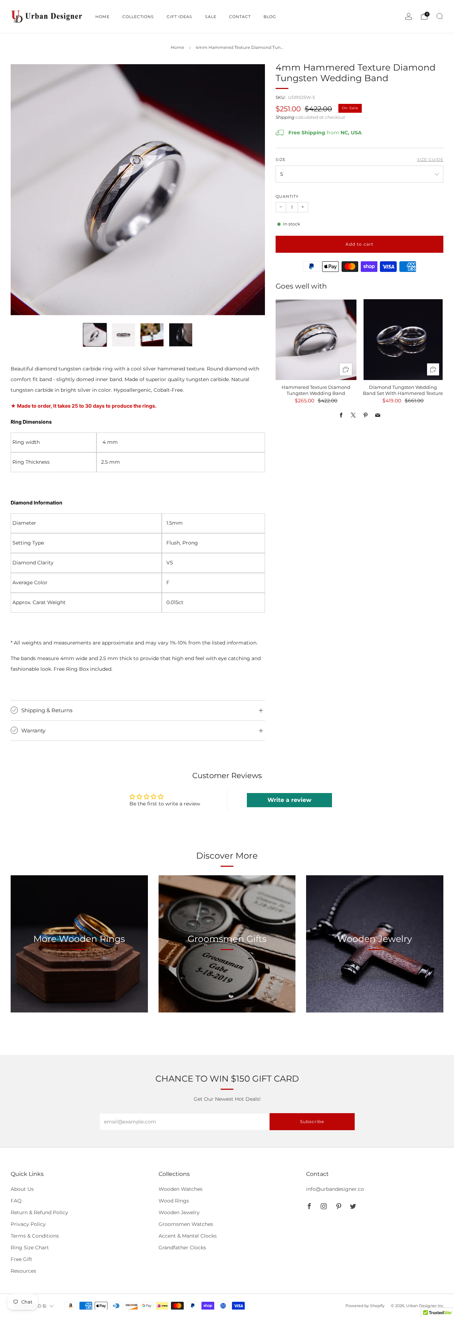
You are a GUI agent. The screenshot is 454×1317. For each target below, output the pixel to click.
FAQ (16, 1201)
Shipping (285, 117)
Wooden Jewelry (179, 1212)
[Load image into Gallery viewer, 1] (95, 335)
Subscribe (312, 1121)
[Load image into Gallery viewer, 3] (152, 335)
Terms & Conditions (35, 1236)
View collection (79, 971)
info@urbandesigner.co (335, 1189)
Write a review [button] (289, 800)
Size (281, 159)
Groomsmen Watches (186, 1224)
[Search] (439, 16)
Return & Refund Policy (39, 1212)
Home (177, 47)
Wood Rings (174, 1201)
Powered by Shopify (364, 1305)
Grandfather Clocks (182, 1247)
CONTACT (240, 16)
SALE (210, 16)
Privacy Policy (28, 1224)
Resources (23, 1271)
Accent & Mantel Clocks (188, 1236)
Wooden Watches (181, 1189)
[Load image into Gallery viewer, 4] (181, 335)
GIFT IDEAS (179, 16)
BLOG (270, 16)
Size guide (430, 159)
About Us (22, 1189)
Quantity (287, 196)
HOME (102, 16)
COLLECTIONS (138, 16)
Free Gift (21, 1259)
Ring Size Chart (30, 1247)
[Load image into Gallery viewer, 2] (123, 335)
